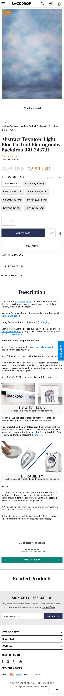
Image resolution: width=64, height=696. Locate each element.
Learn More (37, 435)
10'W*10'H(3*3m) (12, 208)
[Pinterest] (16, 661)
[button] (8, 156)
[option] (32, 54)
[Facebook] (4, 661)
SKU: (3, 159)
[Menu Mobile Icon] (3, 3)
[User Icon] (51, 4)
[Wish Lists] (51, 233)
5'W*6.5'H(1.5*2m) (34, 183)
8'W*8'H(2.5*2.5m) (37, 200)
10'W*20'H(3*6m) (35, 208)
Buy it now (32, 246)
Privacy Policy (48, 607)
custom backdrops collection (45, 347)
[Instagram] (9, 661)
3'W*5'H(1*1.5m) (11, 183)
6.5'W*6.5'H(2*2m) (37, 192)
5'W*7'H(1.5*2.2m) (12, 192)
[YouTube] (22, 661)
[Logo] (20, 3)
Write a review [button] (32, 559)
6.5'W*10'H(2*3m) (12, 200)
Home (4, 122)
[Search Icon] (42, 3)
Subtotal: (6, 255)
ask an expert (34, 108)
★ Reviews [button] (61, 351)
